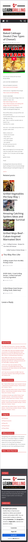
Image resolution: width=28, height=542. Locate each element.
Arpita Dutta (5, 406)
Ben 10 (3, 384)
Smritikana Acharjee (7, 395)
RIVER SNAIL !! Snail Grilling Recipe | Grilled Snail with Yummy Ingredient (12, 275)
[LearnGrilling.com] (3, 21)
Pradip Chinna (5, 401)
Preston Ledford (16, 42)
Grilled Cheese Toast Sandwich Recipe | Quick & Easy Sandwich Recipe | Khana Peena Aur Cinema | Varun (14, 385)
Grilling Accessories (6, 420)
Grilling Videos (5, 428)
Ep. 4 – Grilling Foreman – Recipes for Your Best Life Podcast (13, 245)
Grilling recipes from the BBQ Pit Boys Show (13, 262)
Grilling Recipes (7, 29)
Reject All (13, 531)
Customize (14, 528)
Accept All (14, 535)
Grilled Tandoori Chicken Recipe (16, 250)
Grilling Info (5, 423)
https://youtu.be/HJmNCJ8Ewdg (11, 92)
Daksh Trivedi (5, 389)
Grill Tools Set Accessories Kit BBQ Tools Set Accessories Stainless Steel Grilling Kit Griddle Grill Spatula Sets (13, 373)
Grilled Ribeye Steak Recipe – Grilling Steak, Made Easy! (13, 289)
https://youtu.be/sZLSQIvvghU (10, 87)
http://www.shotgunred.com (10, 101)
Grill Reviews (5, 418)
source (4, 171)
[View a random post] (24, 21)
